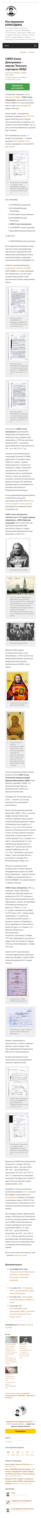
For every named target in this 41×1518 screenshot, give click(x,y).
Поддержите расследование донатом (19, 1422)
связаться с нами (20, 1255)
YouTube (8, 1327)
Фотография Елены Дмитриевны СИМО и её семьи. (22, 1299)
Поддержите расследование (21, 1501)
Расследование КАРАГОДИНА (14, 23)
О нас (13, 1493)
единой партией (22, 105)
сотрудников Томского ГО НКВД (17, 268)
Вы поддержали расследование (23, 1509)
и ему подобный (28, 1192)
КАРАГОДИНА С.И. (20, 141)
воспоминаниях (11, 1197)
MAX (29, 1325)
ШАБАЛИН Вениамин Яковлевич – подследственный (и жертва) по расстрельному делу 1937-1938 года (26, 1351)
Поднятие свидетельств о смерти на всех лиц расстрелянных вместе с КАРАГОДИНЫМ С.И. (10, 1381)
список (11, 147)
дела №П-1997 (28, 116)
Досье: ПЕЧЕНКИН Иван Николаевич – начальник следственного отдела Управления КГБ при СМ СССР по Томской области (20, 1471)
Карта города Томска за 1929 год (17, 1464)
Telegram (23, 1325)
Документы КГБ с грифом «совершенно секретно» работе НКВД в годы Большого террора (20, 1481)
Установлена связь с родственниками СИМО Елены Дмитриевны (22, 1291)
